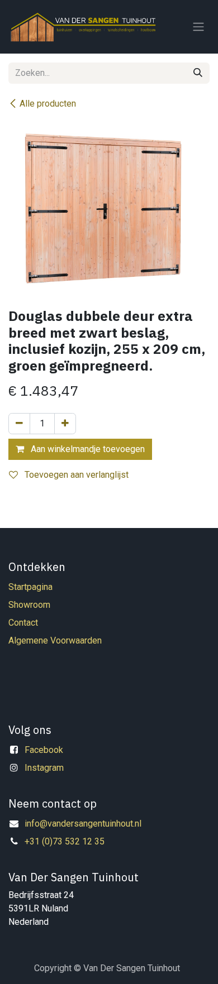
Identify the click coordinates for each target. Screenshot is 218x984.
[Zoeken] (198, 73)
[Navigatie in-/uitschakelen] (198, 27)
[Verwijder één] (19, 423)
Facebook (44, 750)
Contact (23, 622)
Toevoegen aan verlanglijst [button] (75, 474)
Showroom (29, 604)
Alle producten (48, 103)
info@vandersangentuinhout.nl (83, 823)
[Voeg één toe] (65, 423)
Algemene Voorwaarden (55, 640)
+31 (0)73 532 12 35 (65, 841)
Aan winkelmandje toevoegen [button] (87, 449)
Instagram (44, 767)
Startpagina (30, 587)
